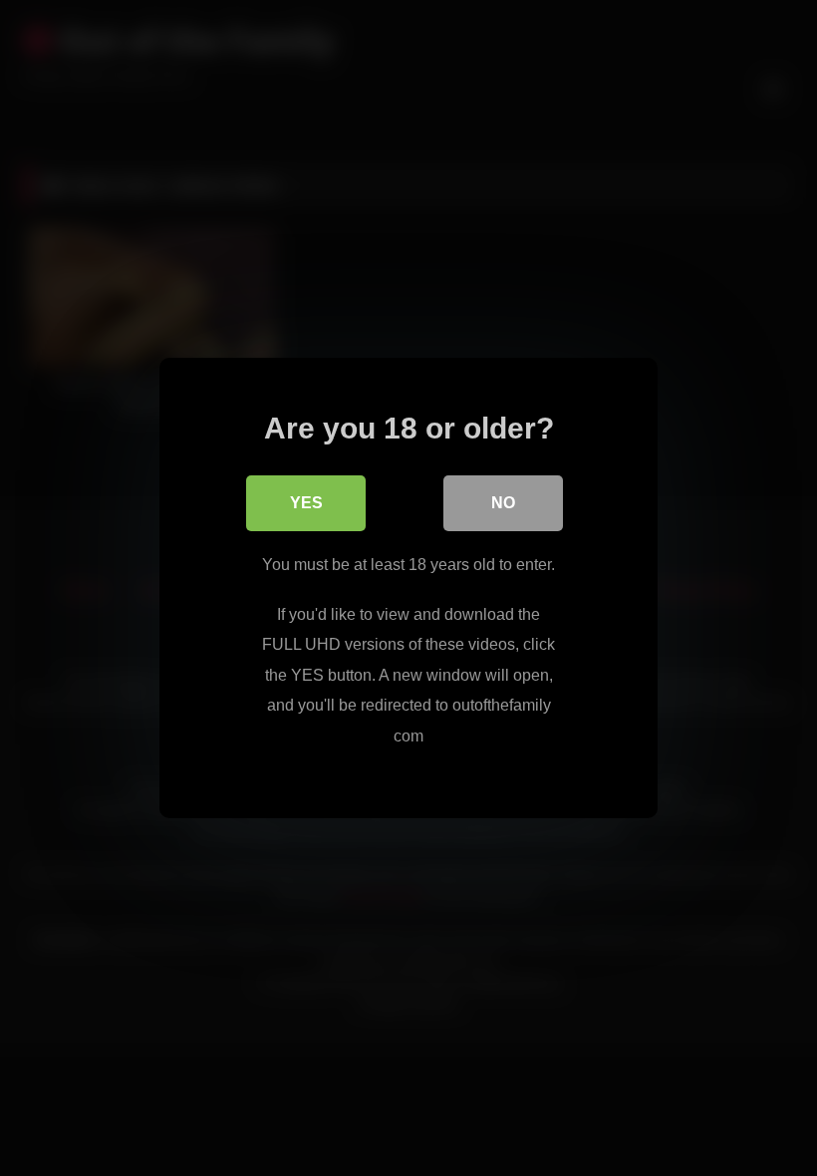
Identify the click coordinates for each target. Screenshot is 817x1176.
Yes (306, 502)
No (503, 502)
